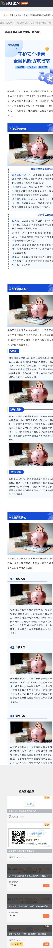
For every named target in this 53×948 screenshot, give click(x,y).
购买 (46, 886)
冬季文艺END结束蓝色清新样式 (22, 811)
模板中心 (10, 23)
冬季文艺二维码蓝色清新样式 (21, 851)
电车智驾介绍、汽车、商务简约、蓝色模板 (27, 934)
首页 (2, 23)
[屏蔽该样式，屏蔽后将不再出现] (46, 816)
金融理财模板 (22, 23)
